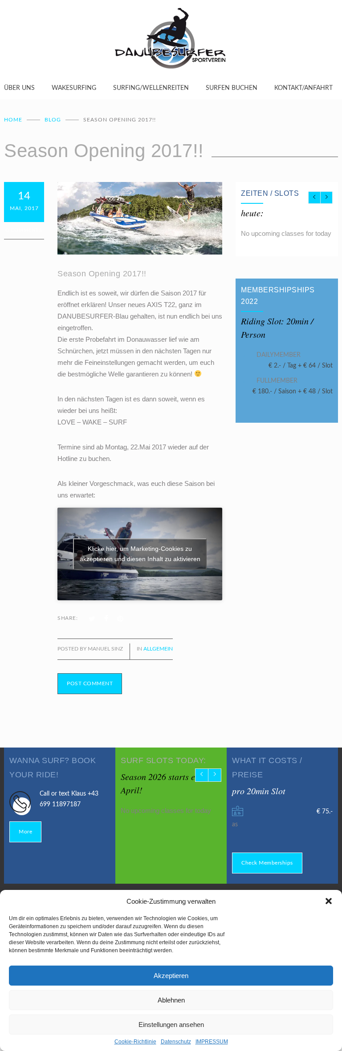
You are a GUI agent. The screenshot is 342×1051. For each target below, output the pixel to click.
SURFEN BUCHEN (231, 88)
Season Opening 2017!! (102, 273)
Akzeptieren (171, 975)
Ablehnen (171, 1000)
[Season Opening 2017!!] (139, 218)
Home (13, 119)
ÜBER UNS (19, 88)
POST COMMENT (90, 683)
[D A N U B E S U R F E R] (171, 41)
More (25, 831)
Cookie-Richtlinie (135, 1041)
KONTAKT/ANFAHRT (303, 88)
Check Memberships (267, 862)
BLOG (53, 119)
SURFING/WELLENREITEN (151, 88)
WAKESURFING (74, 88)
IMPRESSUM (211, 1041)
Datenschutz (176, 1041)
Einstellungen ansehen (171, 1024)
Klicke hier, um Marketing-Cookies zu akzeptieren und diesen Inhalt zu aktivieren (140, 553)
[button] (328, 901)
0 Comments (24, 230)
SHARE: (67, 618)
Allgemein (158, 648)
